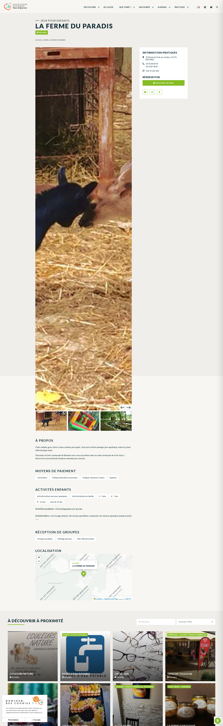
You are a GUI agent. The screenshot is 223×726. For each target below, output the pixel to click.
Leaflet (99, 599)
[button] (83, 574)
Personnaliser (13, 720)
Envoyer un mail (165, 83)
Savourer (144, 7)
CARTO (128, 599)
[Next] (129, 407)
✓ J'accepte (36, 720)
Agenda (162, 7)
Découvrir (90, 7)
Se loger (108, 7)
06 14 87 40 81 (152, 66)
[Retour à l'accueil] (15, 7)
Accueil (38, 40)
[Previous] (122, 407)
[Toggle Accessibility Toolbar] (217, 720)
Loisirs (45, 40)
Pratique (179, 7)
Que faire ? (125, 7)
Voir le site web (152, 71)
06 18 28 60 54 (152, 64)
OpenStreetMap (111, 599)
